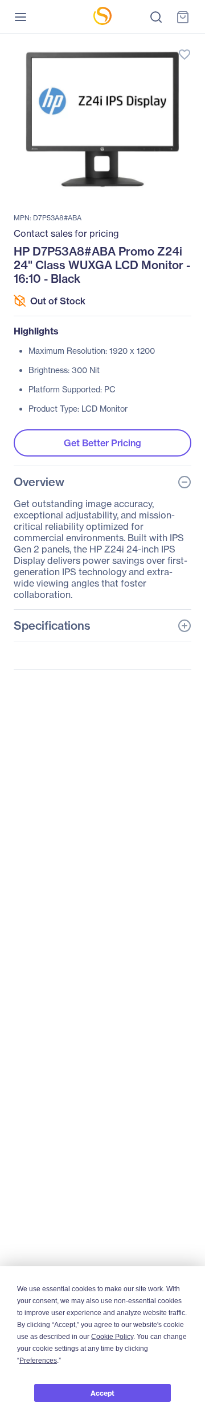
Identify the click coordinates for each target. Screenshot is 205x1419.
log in (131, 43)
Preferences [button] (38, 1360)
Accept (102, 1393)
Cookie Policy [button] (112, 1337)
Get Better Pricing (102, 443)
